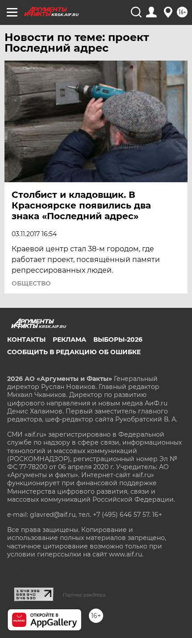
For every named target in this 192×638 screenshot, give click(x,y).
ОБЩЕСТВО (31, 283)
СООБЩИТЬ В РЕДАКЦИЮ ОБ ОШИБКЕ (74, 352)
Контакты (26, 339)
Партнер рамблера (84, 594)
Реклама (69, 339)
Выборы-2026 (117, 339)
